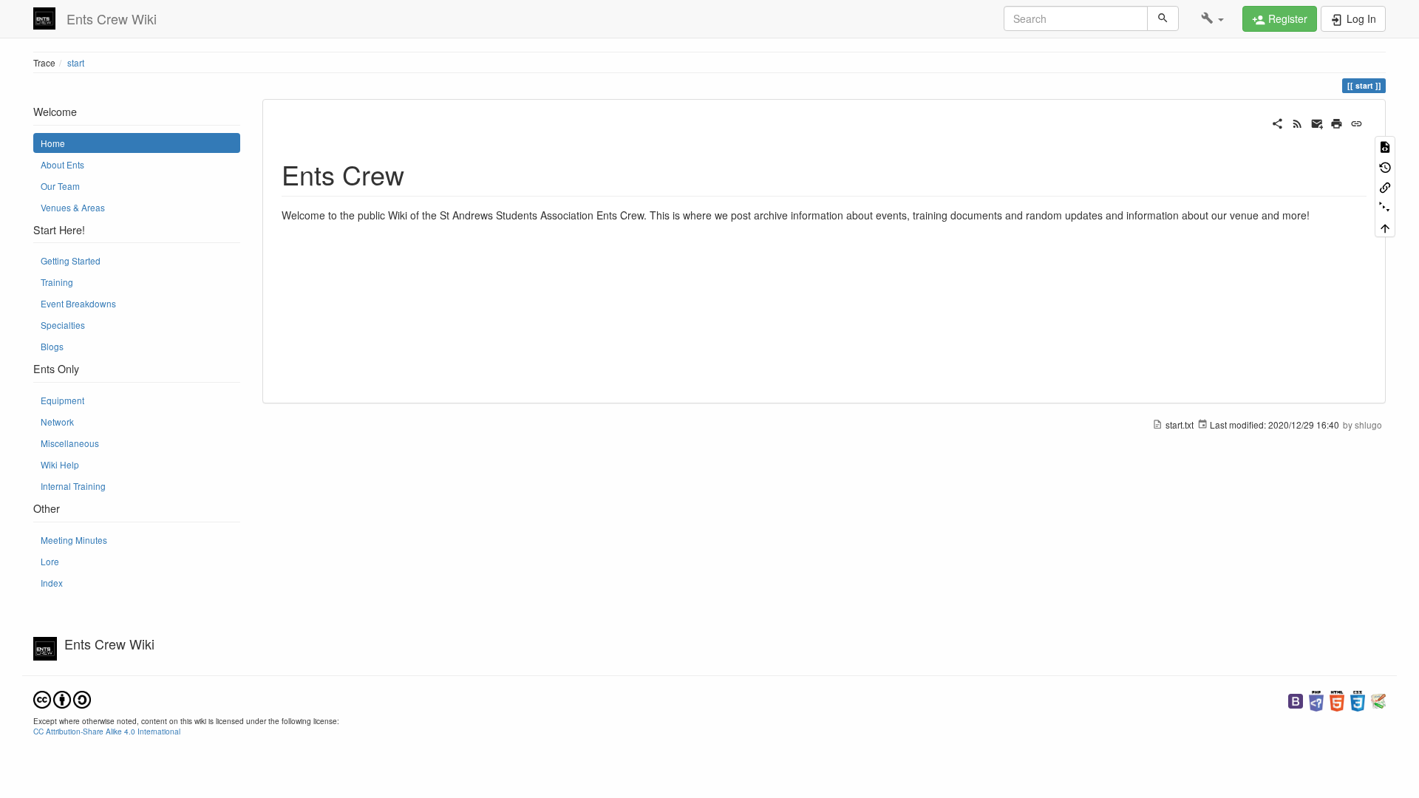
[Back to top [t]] (1385, 227)
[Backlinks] (1385, 186)
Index (52, 582)
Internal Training (73, 486)
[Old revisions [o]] (1385, 166)
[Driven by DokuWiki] (1378, 699)
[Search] (1163, 18)
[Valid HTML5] (1337, 699)
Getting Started (71, 260)
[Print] (1336, 122)
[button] (1212, 18)
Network (57, 421)
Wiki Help (60, 464)
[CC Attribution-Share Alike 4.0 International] (62, 698)
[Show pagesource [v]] (1385, 146)
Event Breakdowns (78, 303)
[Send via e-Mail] (1317, 122)
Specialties (63, 324)
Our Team (60, 186)
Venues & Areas (73, 207)
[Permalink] (1356, 122)
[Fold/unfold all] (1385, 206)
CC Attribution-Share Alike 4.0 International (106, 731)
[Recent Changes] (1297, 122)
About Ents (62, 164)
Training (57, 282)
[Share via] (1277, 122)
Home (53, 143)
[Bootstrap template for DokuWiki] (1295, 699)
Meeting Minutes (74, 539)
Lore (50, 561)
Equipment (62, 400)
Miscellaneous (70, 443)
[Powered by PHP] (1316, 699)
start (75, 62)
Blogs (52, 346)
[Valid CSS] (1357, 699)
